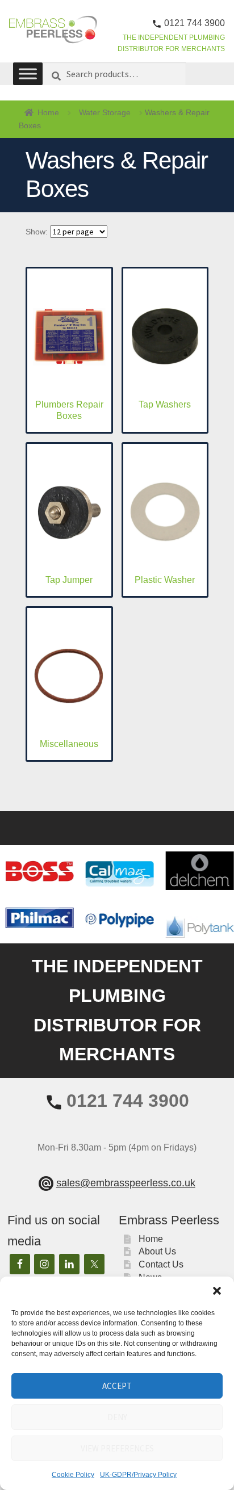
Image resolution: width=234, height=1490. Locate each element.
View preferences (117, 1448)
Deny (117, 1417)
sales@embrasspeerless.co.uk (125, 1183)
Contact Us (161, 1264)
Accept (117, 1385)
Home (48, 112)
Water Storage (105, 112)
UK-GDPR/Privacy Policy (138, 1475)
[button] (217, 1290)
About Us (157, 1251)
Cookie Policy (73, 1475)
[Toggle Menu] (28, 74)
